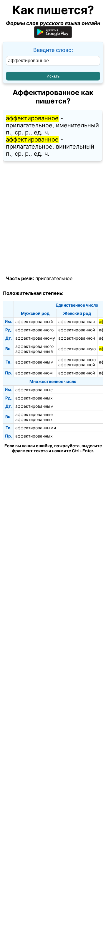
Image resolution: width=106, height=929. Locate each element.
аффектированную (77, 348)
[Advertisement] (53, 218)
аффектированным (34, 361)
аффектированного (34, 329)
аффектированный (34, 321)
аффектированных (34, 397)
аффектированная (76, 321)
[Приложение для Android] (53, 36)
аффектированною (77, 359)
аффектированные (34, 389)
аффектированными (35, 427)
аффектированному (35, 338)
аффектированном (34, 372)
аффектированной (76, 329)
